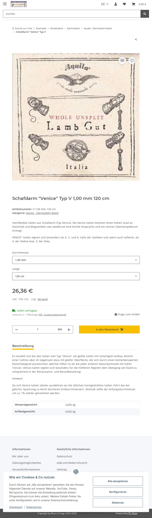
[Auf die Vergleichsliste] (122, 60)
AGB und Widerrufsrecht (72, 463)
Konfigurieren (118, 491)
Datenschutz (34, 507)
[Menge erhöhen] (69, 329)
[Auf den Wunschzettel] (132, 60)
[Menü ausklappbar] (5, 2)
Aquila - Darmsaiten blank (42, 213)
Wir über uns (20, 456)
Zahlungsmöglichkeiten (26, 463)
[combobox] (76, 260)
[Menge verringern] (16, 329)
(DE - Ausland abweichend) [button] (52, 314)
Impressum (15, 507)
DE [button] (103, 4)
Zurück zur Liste (23, 28)
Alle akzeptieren (118, 481)
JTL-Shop (132, 513)
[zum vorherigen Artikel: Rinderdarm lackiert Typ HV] (136, 39)
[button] (115, 4)
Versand (42, 299)
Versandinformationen (26, 469)
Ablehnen (118, 502)
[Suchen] (145, 14)
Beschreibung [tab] (23, 346)
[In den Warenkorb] (15, 51)
